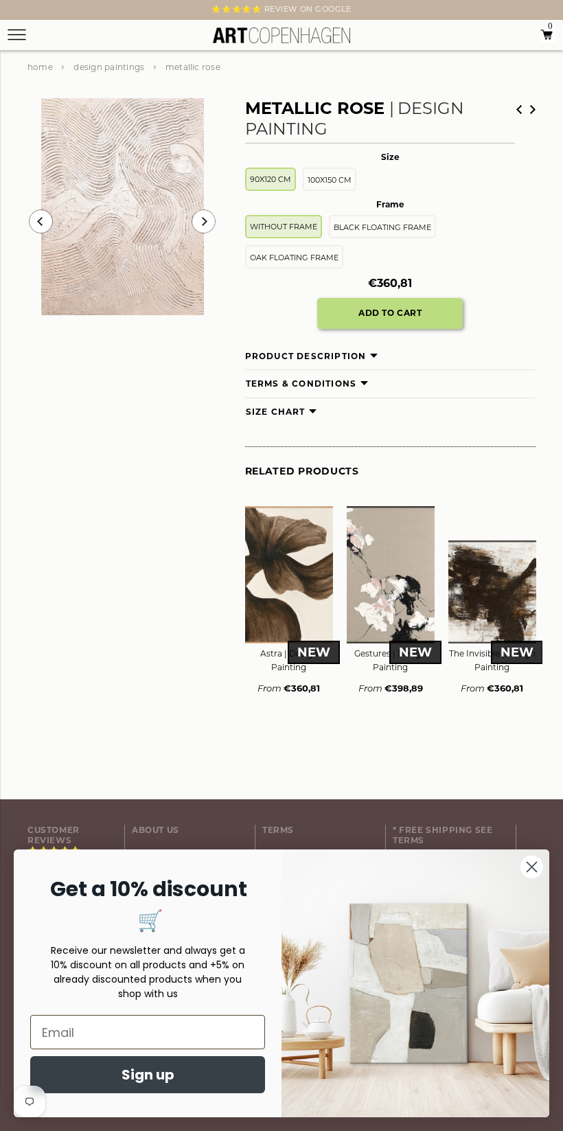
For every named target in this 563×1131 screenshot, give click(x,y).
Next (36, 12)
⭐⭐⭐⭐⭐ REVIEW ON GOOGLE (281, 9)
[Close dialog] (532, 867)
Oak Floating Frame (294, 257)
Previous (41, 221)
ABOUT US (155, 830)
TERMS (278, 830)
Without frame (283, 226)
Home (40, 67)
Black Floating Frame (382, 227)
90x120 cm (270, 179)
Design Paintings (108, 67)
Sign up (148, 1074)
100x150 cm (330, 180)
